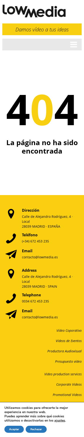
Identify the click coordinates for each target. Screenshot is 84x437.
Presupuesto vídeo (68, 361)
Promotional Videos (67, 394)
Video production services (63, 374)
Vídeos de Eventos (69, 341)
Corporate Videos (69, 384)
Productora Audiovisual (64, 351)
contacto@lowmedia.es (40, 257)
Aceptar (14, 429)
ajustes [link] (59, 420)
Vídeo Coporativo (69, 330)
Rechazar (36, 429)
